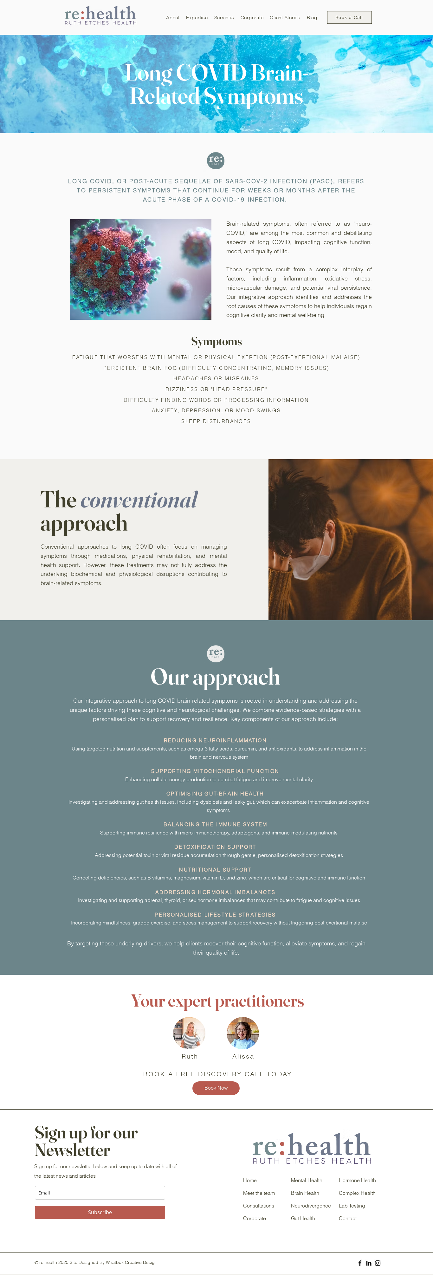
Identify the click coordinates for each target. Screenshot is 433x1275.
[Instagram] (377, 1263)
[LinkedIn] (368, 1263)
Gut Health (303, 1218)
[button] (173, 17)
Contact (348, 1218)
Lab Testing (352, 1205)
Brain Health (305, 1193)
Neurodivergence (311, 1205)
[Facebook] (360, 1263)
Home (250, 1180)
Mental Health (306, 1180)
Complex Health (357, 1193)
